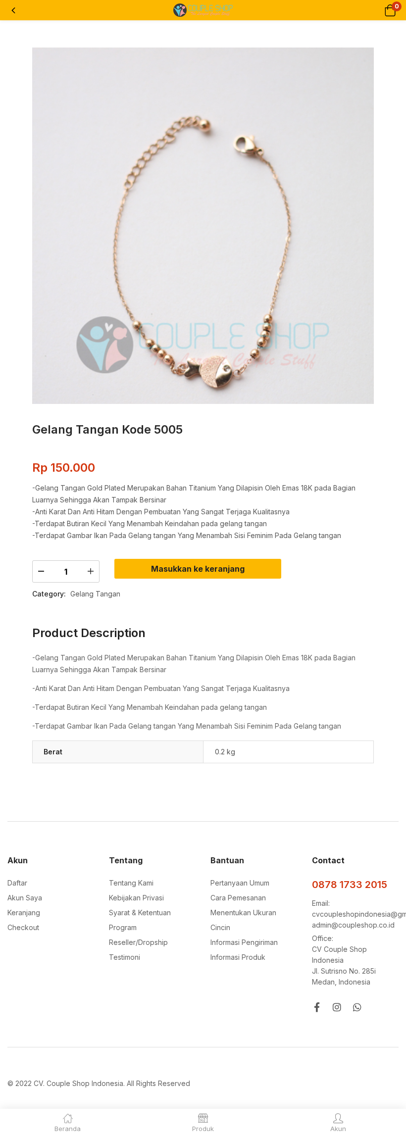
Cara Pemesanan (238, 897)
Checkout (23, 927)
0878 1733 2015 (349, 884)
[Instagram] (337, 1007)
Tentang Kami (131, 883)
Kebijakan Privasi (136, 897)
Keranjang (23, 912)
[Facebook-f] (316, 1007)
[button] (390, 10)
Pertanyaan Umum (239, 883)
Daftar (17, 883)
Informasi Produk (237, 957)
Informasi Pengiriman (244, 942)
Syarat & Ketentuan (140, 912)
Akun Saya (24, 897)
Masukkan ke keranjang (198, 569)
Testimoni (124, 957)
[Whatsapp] (357, 1007)
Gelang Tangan (95, 594)
